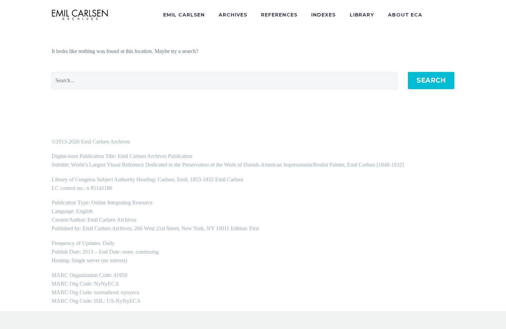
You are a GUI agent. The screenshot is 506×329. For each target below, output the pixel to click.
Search (431, 80)
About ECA (405, 15)
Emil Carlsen (184, 15)
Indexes (323, 15)
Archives (233, 15)
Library (362, 15)
